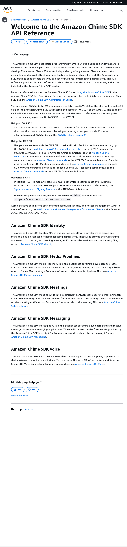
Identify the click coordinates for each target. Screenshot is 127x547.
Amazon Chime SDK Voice (89, 363)
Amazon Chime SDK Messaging (28, 336)
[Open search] (121, 10)
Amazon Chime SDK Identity (36, 244)
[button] (20, 54)
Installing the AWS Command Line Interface (58, 149)
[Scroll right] (105, 10)
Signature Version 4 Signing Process (34, 189)
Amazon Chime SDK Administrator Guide (49, 99)
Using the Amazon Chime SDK (93, 92)
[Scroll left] (25, 10)
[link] (63, 19)
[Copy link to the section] (9, 225)
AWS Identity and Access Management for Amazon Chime (70, 209)
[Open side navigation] (4, 19)
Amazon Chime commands (52, 160)
